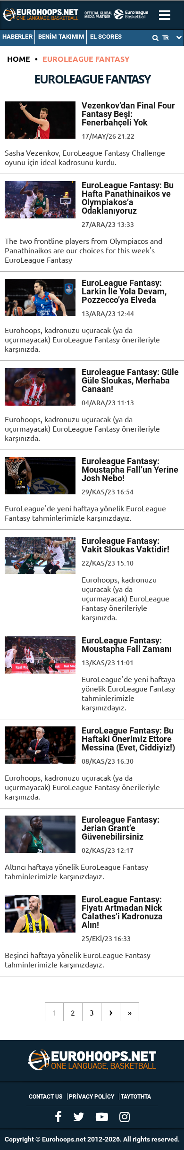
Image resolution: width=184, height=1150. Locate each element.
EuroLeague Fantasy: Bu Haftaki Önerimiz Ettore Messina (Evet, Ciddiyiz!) (128, 738)
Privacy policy (91, 1096)
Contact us (45, 1096)
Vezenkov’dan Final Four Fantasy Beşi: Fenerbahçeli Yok (128, 113)
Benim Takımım (61, 36)
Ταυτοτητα (136, 1096)
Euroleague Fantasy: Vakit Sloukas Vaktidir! (125, 545)
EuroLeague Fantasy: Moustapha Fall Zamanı (127, 644)
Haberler (17, 36)
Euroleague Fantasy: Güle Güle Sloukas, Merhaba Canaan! (130, 380)
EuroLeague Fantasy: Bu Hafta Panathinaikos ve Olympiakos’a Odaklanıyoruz (128, 198)
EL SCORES (106, 36)
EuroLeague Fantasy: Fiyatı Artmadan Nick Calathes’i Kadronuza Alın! (122, 912)
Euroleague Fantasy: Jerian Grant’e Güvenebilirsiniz (120, 828)
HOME (18, 59)
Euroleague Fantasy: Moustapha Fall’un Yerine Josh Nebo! (130, 469)
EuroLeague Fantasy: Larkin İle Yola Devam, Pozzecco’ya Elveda (124, 291)
